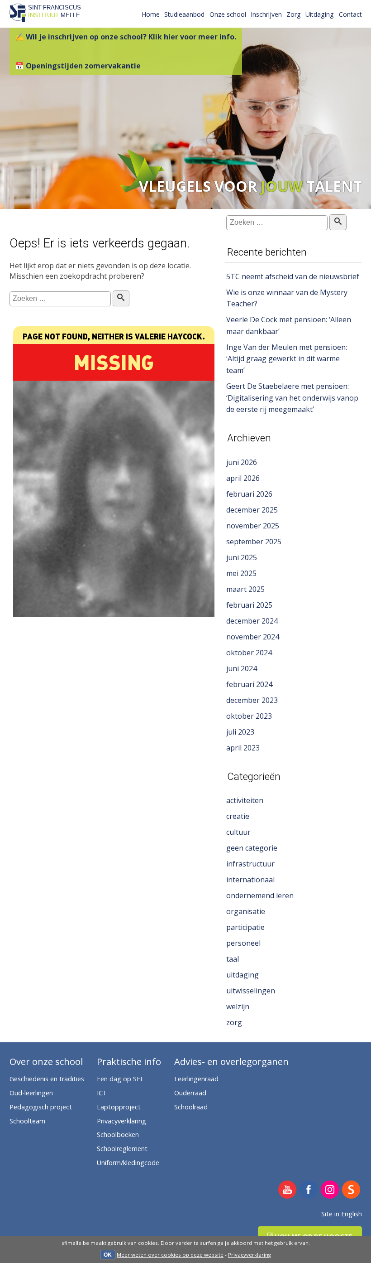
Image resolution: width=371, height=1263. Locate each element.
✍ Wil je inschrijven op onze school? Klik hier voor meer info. (125, 37)
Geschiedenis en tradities (47, 1078)
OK (108, 1255)
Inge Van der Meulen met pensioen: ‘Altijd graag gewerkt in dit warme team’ (286, 358)
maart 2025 (245, 589)
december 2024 (252, 621)
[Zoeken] (121, 298)
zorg (234, 1022)
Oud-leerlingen (31, 1093)
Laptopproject (119, 1107)
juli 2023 (240, 732)
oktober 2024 (249, 653)
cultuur (238, 832)
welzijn (237, 1006)
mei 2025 (241, 573)
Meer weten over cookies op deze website (170, 1254)
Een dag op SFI (119, 1078)
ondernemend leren (260, 895)
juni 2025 (241, 557)
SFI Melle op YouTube (287, 1190)
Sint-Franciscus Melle (54, 11)
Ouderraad (190, 1093)
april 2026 (243, 478)
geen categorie (251, 848)
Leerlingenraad (196, 1078)
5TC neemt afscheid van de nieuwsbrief (292, 276)
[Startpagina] (18, 19)
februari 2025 (249, 605)
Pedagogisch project (41, 1107)
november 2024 (252, 637)
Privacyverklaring (249, 1254)
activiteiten (244, 800)
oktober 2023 (249, 716)
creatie (237, 816)
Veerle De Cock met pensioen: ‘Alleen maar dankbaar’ (288, 325)
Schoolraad (191, 1107)
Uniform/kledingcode (128, 1162)
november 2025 (252, 526)
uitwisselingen (250, 991)
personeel (243, 943)
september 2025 (253, 542)
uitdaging (242, 975)
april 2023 (243, 748)
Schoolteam (27, 1121)
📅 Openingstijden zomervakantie (78, 66)
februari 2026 (249, 494)
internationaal (250, 880)
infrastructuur (250, 864)
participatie (245, 927)
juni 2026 (241, 462)
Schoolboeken (118, 1134)
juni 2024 (241, 668)
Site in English (341, 1214)
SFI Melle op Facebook (309, 1190)
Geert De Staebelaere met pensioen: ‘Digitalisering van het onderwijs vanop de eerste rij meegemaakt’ (292, 397)
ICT (102, 1093)
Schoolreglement (122, 1148)
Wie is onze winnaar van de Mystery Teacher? (286, 298)
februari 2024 (249, 684)
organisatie (245, 911)
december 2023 (252, 700)
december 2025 (252, 510)
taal (232, 959)
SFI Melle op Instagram (330, 1190)
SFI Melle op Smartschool (351, 1190)
